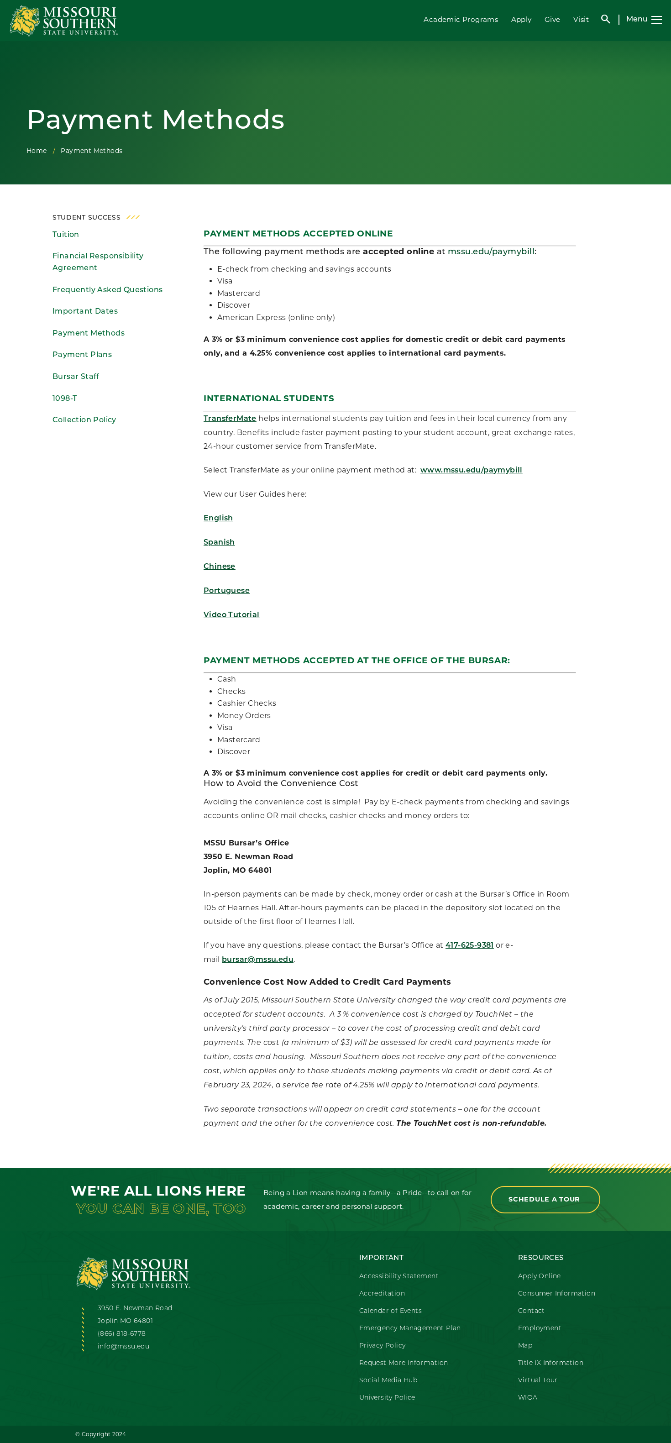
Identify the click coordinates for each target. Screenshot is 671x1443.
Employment (539, 1328)
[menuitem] (115, 235)
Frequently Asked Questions (107, 290)
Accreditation (382, 1294)
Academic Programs (461, 19)
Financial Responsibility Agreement (98, 263)
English (218, 518)
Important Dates (85, 311)
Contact (531, 1311)
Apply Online (539, 1276)
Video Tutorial (232, 615)
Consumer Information (556, 1294)
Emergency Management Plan (410, 1328)
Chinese (220, 567)
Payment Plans (82, 355)
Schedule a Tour (545, 1199)
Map (525, 1346)
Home (36, 151)
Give (553, 19)
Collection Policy (84, 420)
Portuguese (227, 591)
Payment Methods (88, 333)
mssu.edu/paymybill (491, 252)
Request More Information (403, 1363)
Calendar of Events (390, 1311)
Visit (581, 19)
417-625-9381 (470, 946)
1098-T (64, 399)
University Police (387, 1398)
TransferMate (230, 419)
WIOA (528, 1398)
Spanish (219, 542)
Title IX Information (550, 1363)
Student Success (86, 218)
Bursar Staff (76, 377)
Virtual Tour (538, 1380)
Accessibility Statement (399, 1276)
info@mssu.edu (123, 1346)
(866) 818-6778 (122, 1334)
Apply (521, 19)
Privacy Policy (382, 1346)
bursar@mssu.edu (258, 960)
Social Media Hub (388, 1380)
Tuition (65, 235)
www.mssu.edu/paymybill (471, 470)
